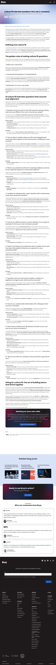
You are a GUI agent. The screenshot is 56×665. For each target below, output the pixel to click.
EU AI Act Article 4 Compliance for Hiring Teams (36, 632)
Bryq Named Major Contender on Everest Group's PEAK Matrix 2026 (27, 466)
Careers (49, 604)
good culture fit (14, 50)
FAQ (48, 603)
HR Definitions (34, 618)
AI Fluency (4, 594)
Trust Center (51, 663)
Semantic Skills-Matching (36, 603)
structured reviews (28, 178)
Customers (34, 594)
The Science (34, 596)
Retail (18, 604)
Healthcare (19, 617)
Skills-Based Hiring (20, 594)
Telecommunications (21, 613)
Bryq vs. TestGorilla (35, 634)
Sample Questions (51, 613)
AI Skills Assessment (35, 627)
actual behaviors (29, 77)
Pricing (49, 592)
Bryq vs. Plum (34, 648)
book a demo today (23, 407)
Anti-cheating (4, 603)
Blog (6, 26)
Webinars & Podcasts (35, 617)
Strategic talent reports (6, 601)
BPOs (18, 606)
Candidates (50, 611)
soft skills (26, 255)
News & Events (50, 599)
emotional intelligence (13, 123)
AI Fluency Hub (34, 608)
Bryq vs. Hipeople (35, 644)
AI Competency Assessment (37, 624)
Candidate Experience (36, 597)
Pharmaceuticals (20, 615)
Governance (29, 663)
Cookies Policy (40, 663)
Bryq (8, 403)
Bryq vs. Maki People (35, 641)
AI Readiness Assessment (36, 626)
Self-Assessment (51, 610)
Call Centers (19, 603)
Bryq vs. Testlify (34, 639)
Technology (19, 610)
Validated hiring (5, 596)
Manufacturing (19, 608)
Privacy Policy (18, 663)
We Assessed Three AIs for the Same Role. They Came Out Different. (11, 466)
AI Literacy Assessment (36, 629)
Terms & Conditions (5, 663)
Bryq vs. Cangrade (35, 642)
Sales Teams (19, 597)
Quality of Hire (34, 620)
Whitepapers (34, 615)
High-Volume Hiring (20, 596)
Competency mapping (6, 599)
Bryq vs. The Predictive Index (36, 637)
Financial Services (20, 611)
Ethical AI (33, 599)
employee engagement (41, 154)
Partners (49, 601)
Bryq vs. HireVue (34, 646)
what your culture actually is (32, 67)
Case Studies (34, 611)
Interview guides (5, 597)
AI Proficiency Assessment (36, 622)
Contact (49, 606)
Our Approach (34, 601)
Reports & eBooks (35, 613)
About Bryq (50, 597)
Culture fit (7, 102)
